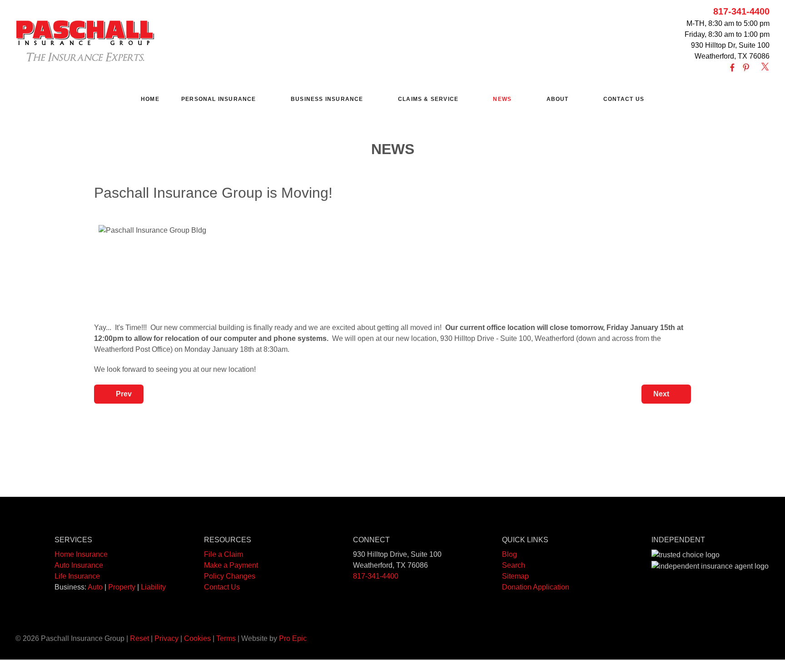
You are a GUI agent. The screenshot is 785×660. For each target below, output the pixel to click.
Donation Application (535, 587)
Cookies (197, 638)
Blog (509, 554)
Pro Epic (293, 638)
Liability (153, 587)
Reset (139, 638)
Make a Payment (231, 565)
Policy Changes (229, 576)
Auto (95, 587)
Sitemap (515, 576)
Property (121, 587)
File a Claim (223, 554)
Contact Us (222, 587)
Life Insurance (77, 576)
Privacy (166, 638)
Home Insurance (81, 554)
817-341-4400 (741, 11)
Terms (226, 638)
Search (513, 565)
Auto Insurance (79, 565)
